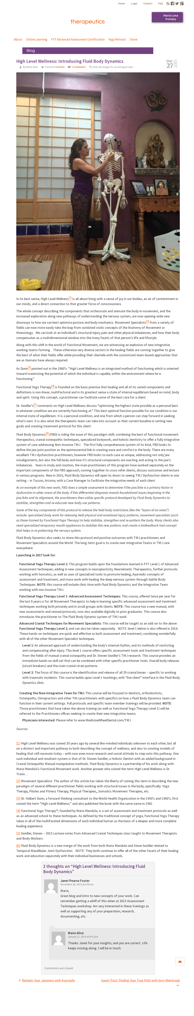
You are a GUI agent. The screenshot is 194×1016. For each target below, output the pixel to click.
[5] (18, 833)
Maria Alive (37, 15)
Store (133, 39)
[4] (18, 811)
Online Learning (36, 39)
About (18, 39)
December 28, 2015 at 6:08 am (77, 884)
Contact (147, 3)
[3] (18, 798)
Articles (60, 66)
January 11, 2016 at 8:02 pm (83, 936)
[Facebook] (172, 3)
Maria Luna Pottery (170, 17)
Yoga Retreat (117, 39)
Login (134, 3)
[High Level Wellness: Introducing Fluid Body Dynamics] (98, 182)
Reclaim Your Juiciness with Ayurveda (48, 980)
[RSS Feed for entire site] (168, 3)
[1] (18, 743)
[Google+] (182, 3)
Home (121, 3)
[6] (18, 845)
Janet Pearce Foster (75, 881)
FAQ (160, 3)
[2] (18, 781)
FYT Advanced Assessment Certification (78, 39)
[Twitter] (177, 3)
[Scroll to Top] (179, 961)
